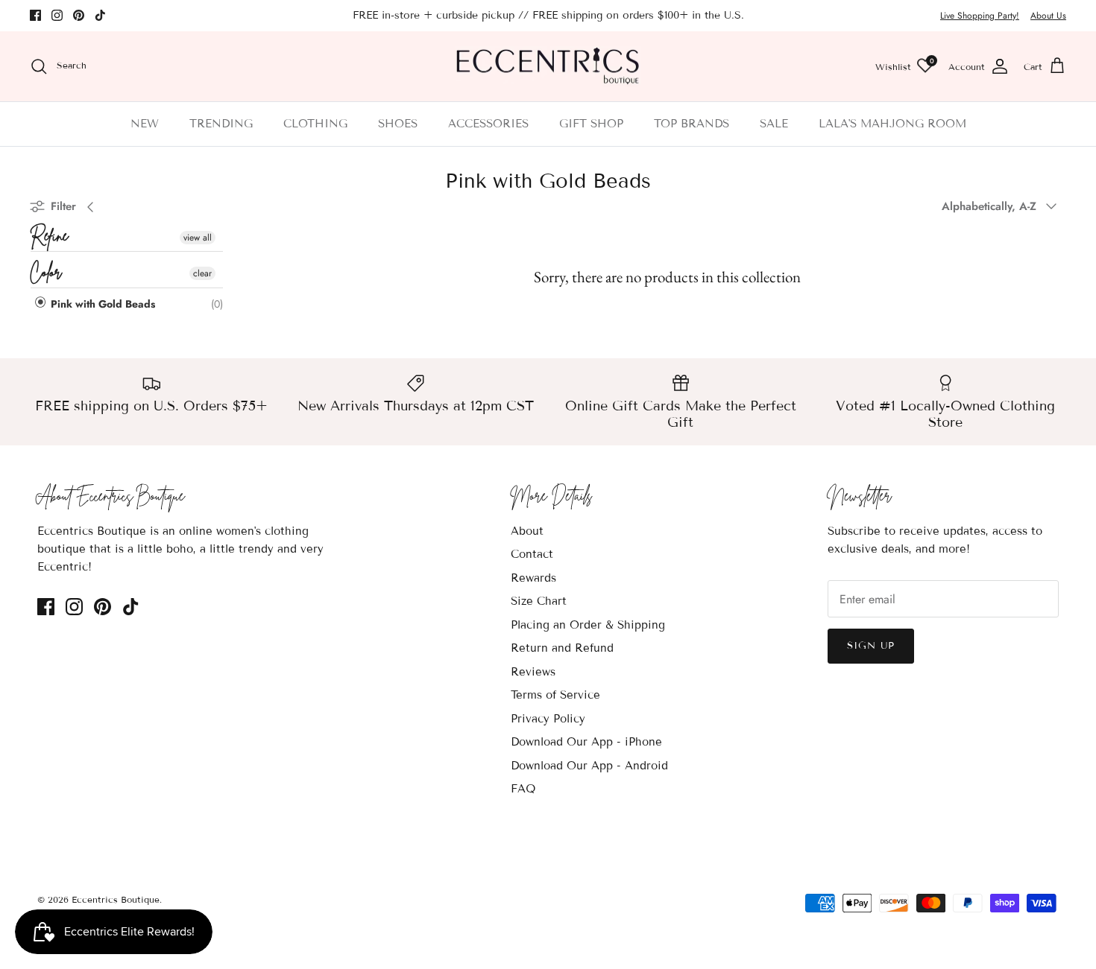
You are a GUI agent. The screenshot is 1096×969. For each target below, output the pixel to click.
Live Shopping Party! (979, 15)
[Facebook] (35, 15)
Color (46, 273)
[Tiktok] (100, 15)
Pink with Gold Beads (101, 303)
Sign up (871, 646)
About (527, 531)
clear (202, 273)
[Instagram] (57, 15)
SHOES (398, 123)
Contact (532, 554)
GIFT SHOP (591, 123)
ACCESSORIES (488, 123)
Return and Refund (562, 648)
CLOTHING (315, 123)
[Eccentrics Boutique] (548, 66)
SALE (774, 123)
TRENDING (221, 123)
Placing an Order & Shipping (588, 625)
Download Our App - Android (589, 765)
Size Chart (539, 601)
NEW (144, 123)
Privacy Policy (548, 718)
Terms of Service (555, 695)
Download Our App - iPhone (586, 742)
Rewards (533, 578)
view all (197, 237)
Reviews (533, 672)
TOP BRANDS (691, 123)
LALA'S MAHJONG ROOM (892, 123)
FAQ (523, 788)
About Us (1048, 15)
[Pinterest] (78, 15)
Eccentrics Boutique (116, 899)
